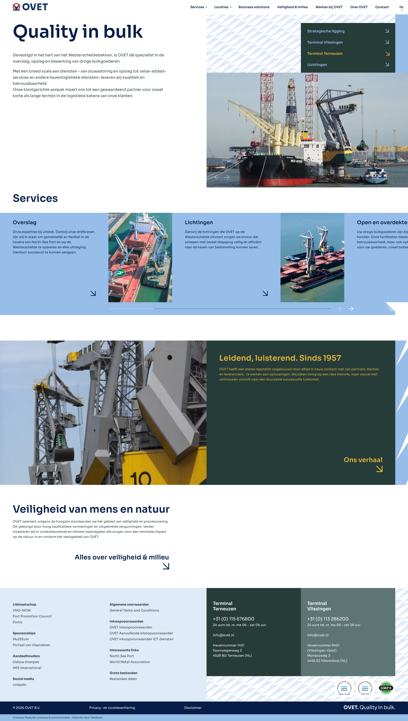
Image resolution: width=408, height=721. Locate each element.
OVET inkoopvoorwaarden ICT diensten (142, 639)
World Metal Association (130, 662)
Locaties (221, 7)
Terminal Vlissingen (325, 42)
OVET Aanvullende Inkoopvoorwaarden (141, 633)
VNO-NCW (22, 610)
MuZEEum (21, 639)
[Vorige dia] (217, 177)
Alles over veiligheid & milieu (122, 557)
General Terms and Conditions (134, 610)
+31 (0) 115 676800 (233, 619)
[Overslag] (92, 257)
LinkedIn (19, 685)
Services (197, 7)
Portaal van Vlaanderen (31, 645)
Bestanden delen (123, 679)
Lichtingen (317, 64)
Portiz (17, 622)
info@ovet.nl (223, 635)
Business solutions (254, 7)
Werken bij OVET (329, 7)
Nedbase (97, 717)
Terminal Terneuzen (325, 53)
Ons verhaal (363, 460)
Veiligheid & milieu (292, 7)
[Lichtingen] (264, 257)
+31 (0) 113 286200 (328, 619)
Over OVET (359, 7)
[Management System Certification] (344, 688)
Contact (382, 7)
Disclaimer (192, 708)
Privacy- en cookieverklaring (112, 708)
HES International (27, 668)
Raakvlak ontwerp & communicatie (47, 717)
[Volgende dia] (227, 177)
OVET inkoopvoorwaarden (131, 627)
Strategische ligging (326, 31)
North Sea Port (122, 656)
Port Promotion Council (32, 616)
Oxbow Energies (26, 662)
